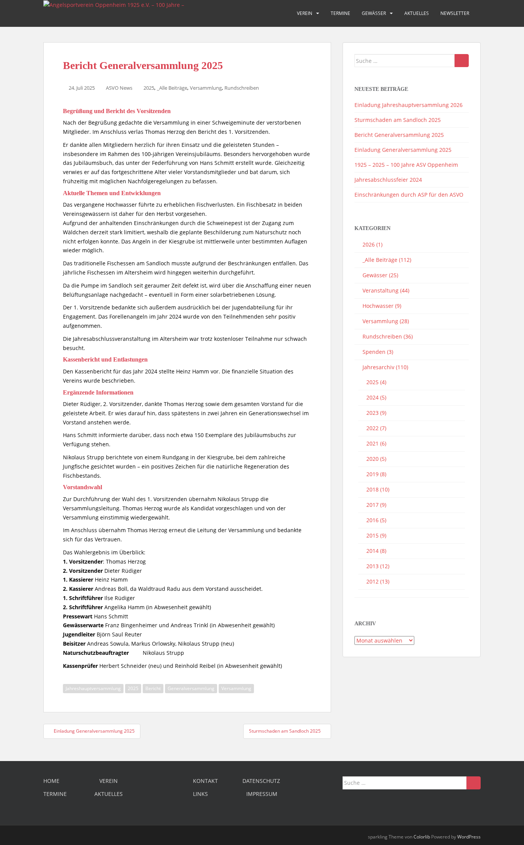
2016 (372, 520)
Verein (304, 13)
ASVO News (119, 87)
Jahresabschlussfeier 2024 (388, 179)
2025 (148, 87)
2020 (372, 458)
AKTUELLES (108, 793)
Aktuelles (416, 13)
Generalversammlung (191, 688)
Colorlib (422, 836)
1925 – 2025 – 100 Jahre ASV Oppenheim (406, 164)
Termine (340, 13)
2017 (372, 504)
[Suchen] (462, 60)
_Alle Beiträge (172, 87)
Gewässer (374, 13)
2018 (372, 489)
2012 (372, 581)
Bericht (153, 688)
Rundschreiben (241, 87)
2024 (372, 397)
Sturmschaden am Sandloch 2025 (397, 119)
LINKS (200, 793)
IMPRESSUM (261, 793)
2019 (372, 474)
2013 (372, 566)
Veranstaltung (381, 290)
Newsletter (454, 13)
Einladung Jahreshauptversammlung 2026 (408, 105)
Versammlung (206, 87)
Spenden (374, 351)
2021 (372, 443)
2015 (372, 535)
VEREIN (108, 780)
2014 (372, 550)
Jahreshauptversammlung (93, 688)
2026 (369, 244)
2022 (372, 428)
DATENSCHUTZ (261, 780)
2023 (372, 412)
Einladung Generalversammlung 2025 (402, 149)
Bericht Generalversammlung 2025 (399, 134)
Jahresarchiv (378, 367)
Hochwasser (378, 305)
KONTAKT (205, 780)
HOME (51, 780)
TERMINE (55, 793)
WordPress (469, 836)
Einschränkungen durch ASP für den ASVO (408, 194)
